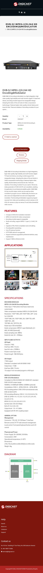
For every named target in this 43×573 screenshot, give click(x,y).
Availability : (6, 129)
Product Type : (7, 123)
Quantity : (5, 116)
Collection (4, 529)
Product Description (21, 149)
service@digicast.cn (8, 551)
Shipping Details (21, 160)
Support (3, 532)
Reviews (21, 155)
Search (3, 523)
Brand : (4, 119)
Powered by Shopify (32, 569)
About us (3, 526)
